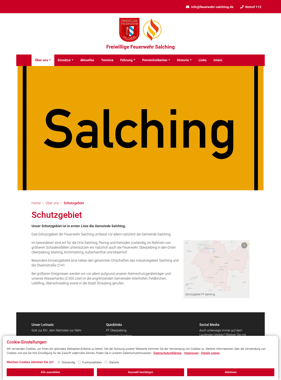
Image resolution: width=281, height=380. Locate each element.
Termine (107, 60)
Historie (183, 60)
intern (218, 60)
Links (203, 60)
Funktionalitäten (92, 362)
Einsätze (64, 60)
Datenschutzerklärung (167, 353)
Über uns (41, 60)
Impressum (191, 353)
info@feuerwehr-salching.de (212, 7)
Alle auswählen (50, 372)
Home (36, 203)
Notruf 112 (253, 7)
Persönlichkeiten (154, 60)
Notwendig (68, 362)
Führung (126, 60)
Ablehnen (231, 372)
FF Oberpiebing (116, 330)
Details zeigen (210, 353)
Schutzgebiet (74, 203)
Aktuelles (87, 60)
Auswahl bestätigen (140, 372)
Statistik (114, 362)
